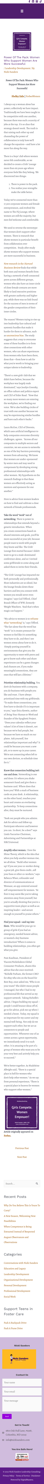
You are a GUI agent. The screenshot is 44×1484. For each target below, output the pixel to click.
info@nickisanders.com (18, 1440)
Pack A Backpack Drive (15, 1322)
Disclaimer (35, 1475)
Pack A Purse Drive (13, 1328)
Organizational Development (18, 1280)
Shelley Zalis (18, 96)
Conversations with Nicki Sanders (21, 1263)
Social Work (10, 1296)
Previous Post (22, 1148)
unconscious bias (15, 335)
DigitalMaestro (27, 1479)
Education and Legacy (15, 1268)
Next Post (22, 1157)
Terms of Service (23, 1475)
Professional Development (17, 1291)
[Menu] (22, 11)
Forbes (7, 1135)
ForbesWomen (33, 96)
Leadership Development (17, 68)
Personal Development (15, 1285)
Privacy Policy (8, 1475)
